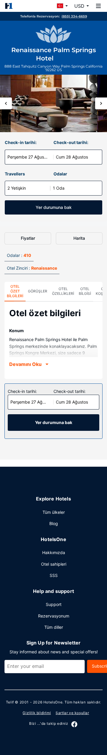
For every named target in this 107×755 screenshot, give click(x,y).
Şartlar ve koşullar (72, 713)
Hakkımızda (53, 552)
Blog (53, 523)
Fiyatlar (28, 238)
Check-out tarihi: (71, 142)
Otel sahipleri (53, 564)
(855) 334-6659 (74, 16)
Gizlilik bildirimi (37, 713)
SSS (54, 575)
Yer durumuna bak (54, 207)
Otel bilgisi (85, 291)
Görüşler (37, 291)
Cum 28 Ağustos (72, 156)
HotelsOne (52, 702)
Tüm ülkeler (54, 512)
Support (54, 604)
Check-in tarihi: (21, 142)
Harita (79, 238)
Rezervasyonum (53, 615)
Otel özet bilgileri (15, 291)
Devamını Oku (25, 364)
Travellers (15, 173)
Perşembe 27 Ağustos (28, 156)
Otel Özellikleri (63, 291)
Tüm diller (53, 627)
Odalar (60, 173)
